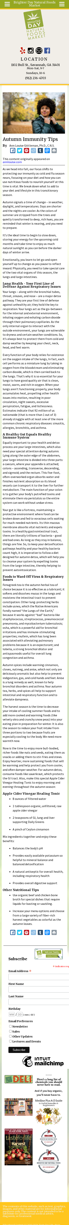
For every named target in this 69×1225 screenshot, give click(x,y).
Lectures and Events (26, 1041)
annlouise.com (12, 162)
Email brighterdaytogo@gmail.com (39, 50)
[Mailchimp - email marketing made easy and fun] (43, 1067)
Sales (16, 1031)
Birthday (14, 1009)
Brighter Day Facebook (47, 50)
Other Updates (22, 1036)
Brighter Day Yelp (22, 50)
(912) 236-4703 (35, 78)
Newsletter (20, 1026)
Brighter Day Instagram (30, 50)
